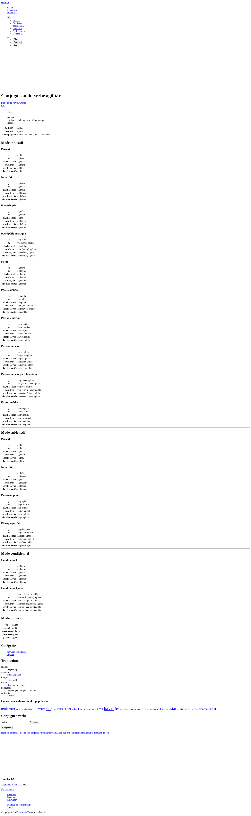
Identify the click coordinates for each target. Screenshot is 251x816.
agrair (195, 709)
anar (213, 709)
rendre (10, 680)
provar (137, 709)
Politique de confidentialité (19, 804)
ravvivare (21, 685)
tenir (4, 708)
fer (117, 708)
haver (109, 708)
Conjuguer (34, 722)
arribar (160, 708)
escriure (188, 709)
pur (64, 732)
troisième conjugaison (52, 732)
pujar (12, 708)
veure (41, 709)
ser (48, 708)
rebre (166, 709)
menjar (86, 708)
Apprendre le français (11, 784)
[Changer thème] (8, 37)
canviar (24, 709)
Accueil (10, 7)
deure (80, 709)
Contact (10, 807)
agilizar (17, 674)
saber (67, 709)
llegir (30, 709)
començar (204, 708)
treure (35, 709)
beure (54, 709)
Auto (16, 45)
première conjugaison (17, 652)
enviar (93, 709)
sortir (18, 709)
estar (172, 708)
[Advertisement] (88, 69)
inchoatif (71, 732)
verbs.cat (5, 2)
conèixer (181, 709)
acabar (130, 709)
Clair (16, 39)
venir (100, 709)
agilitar (10, 674)
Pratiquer (11, 12)
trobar (74, 709)
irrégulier (98, 732)
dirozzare (11, 685)
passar (153, 709)
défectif (106, 732)
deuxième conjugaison (31, 732)
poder (145, 708)
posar (121, 709)
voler (60, 708)
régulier (10, 654)
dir (125, 709)
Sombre (17, 42)
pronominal (80, 732)
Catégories (12, 10)
